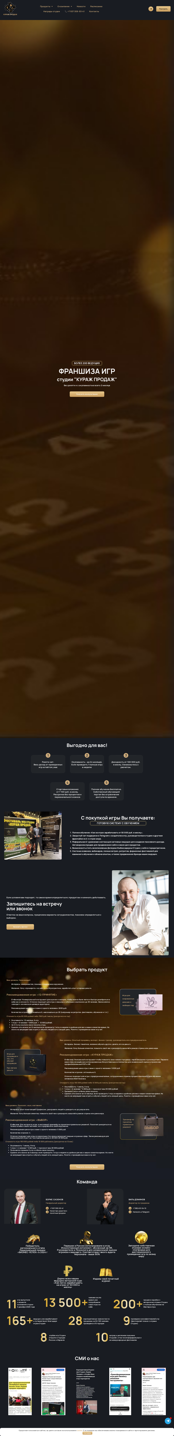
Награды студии (51, 11)
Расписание (96, 6)
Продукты (45, 6)
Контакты (94, 11)
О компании (64, 6)
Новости (81, 6)
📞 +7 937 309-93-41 (75, 11)
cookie (79, 1430)
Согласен (87, 1433)
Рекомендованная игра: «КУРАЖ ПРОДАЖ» (86, 1054)
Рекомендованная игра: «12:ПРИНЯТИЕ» (32, 994)
